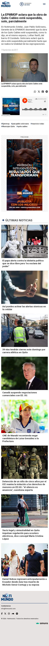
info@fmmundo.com (8, 609)
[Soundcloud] (13, 613)
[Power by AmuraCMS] (42, 623)
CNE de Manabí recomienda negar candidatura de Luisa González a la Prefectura (20, 438)
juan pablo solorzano (20, 124)
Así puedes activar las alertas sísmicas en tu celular (24, 308)
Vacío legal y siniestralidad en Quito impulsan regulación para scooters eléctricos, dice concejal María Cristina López (22, 534)
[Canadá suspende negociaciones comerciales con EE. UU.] (24, 373)
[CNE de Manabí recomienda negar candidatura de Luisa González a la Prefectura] (24, 416)
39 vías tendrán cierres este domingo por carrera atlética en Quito (23, 351)
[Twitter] (39, 91)
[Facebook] (43, 91)
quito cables (22, 126)
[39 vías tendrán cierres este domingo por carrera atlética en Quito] (24, 330)
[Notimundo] (5, 4)
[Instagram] (9, 613)
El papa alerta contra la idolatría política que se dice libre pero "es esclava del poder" (23, 263)
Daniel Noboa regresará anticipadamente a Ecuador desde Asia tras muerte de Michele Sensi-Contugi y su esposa (24, 582)
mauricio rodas (38, 124)
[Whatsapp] (35, 91)
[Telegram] (47, 91)
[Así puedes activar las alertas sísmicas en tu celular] (24, 287)
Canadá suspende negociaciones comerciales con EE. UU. (19, 394)
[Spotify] (17, 613)
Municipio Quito (8, 126)
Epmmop (5, 124)
